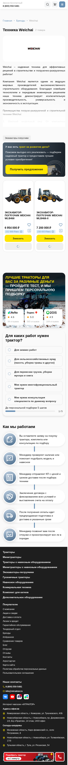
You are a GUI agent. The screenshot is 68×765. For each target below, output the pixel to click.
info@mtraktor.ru (14, 691)
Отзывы (7, 653)
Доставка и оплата (12, 617)
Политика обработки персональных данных (24, 669)
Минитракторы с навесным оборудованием (30, 567)
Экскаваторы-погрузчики (17, 138)
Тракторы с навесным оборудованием (27, 562)
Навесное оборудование (18, 582)
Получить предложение (26, 169)
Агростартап (9, 661)
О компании (8, 609)
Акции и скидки (10, 613)
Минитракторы (12, 557)
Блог (5, 645)
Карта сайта (9, 665)
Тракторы (9, 552)
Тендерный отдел (11, 629)
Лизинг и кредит (11, 621)
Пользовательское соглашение (18, 673)
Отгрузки (7, 649)
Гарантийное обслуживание (17, 625)
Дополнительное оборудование (23, 597)
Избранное (8, 637)
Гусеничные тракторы (16, 577)
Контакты (7, 657)
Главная (7, 20)
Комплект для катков (16, 592)
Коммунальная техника (17, 587)
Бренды (20, 20)
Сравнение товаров (12, 641)
